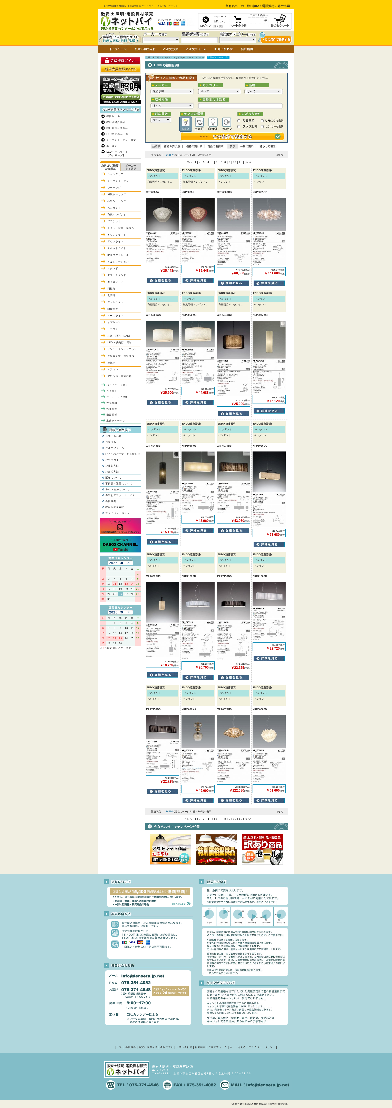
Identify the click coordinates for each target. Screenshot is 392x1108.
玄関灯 (111, 295)
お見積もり (112, 442)
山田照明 (111, 414)
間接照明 (112, 308)
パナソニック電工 (117, 385)
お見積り (200, 1047)
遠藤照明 (111, 408)
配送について (113, 477)
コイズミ (111, 391)
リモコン (112, 329)
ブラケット (114, 221)
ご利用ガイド (113, 459)
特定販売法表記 (114, 507)
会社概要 (110, 501)
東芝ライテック (115, 420)
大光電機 (111, 402)
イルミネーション (118, 261)
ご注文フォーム (114, 448)
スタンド (112, 268)
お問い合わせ (113, 436)
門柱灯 (111, 288)
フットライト (115, 302)
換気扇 (111, 362)
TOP (120, 1047)
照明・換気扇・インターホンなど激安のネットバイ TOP (175, 57)
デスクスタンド (116, 275)
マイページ (220, 16)
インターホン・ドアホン (122, 349)
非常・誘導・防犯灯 (119, 335)
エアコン (111, 145)
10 (234, 162)
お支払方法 (112, 471)
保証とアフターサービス (120, 495)
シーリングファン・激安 (121, 140)
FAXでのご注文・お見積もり (122, 454)
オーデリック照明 (117, 397)
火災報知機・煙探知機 (120, 356)
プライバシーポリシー (118, 513)
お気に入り (220, 21)
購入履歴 (218, 26)
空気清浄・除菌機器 (119, 376)
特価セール (113, 116)
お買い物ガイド (148, 1047)
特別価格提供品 (115, 122)
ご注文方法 (112, 465)
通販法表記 (167, 1047)
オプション (114, 322)
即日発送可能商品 (117, 128)
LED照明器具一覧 (117, 134)
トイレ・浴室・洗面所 (120, 228)
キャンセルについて (117, 489)
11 (240, 162)
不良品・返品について (118, 483)
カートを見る (238, 1047)
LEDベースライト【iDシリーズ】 (117, 153)
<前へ (188, 162)
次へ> (248, 162)
